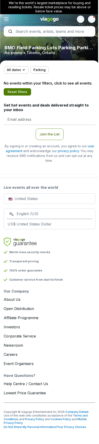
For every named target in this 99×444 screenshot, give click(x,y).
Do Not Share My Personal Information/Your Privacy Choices (45, 427)
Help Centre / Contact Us (26, 383)
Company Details (77, 412)
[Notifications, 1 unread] (91, 19)
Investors (12, 327)
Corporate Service (20, 336)
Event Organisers (19, 363)
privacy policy (68, 151)
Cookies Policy (60, 419)
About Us (12, 299)
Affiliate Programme (21, 317)
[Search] (49, 31)
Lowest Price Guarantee (25, 393)
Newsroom (13, 345)
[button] (19, 19)
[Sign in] (80, 19)
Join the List (50, 134)
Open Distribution (19, 308)
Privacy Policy (34, 419)
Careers (10, 354)
